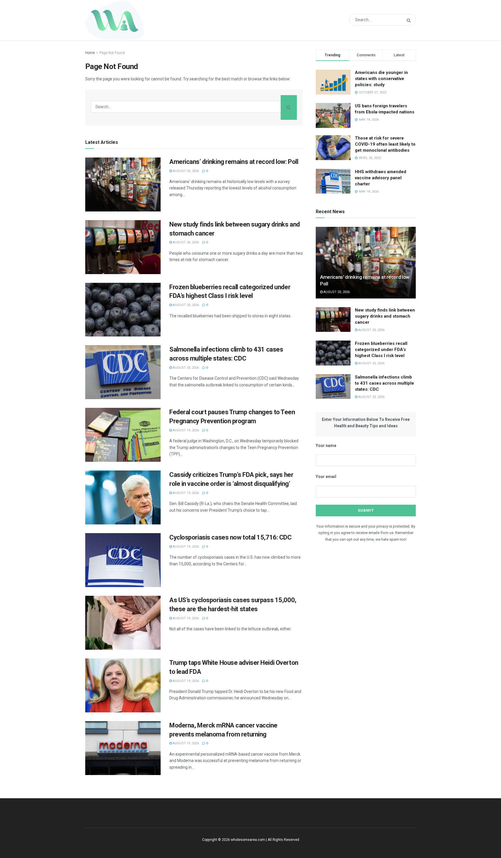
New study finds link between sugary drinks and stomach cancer (385, 316)
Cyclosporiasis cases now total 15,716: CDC (230, 537)
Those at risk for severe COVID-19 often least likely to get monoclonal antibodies (385, 144)
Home (90, 53)
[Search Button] (410, 20)
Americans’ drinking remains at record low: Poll (233, 161)
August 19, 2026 (185, 430)
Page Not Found (112, 53)
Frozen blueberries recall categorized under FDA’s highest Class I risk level (381, 349)
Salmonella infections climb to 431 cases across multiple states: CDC (384, 383)
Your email (326, 476)
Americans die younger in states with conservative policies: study (381, 78)
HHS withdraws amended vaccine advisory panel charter (380, 178)
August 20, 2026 (185, 171)
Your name (326, 445)
